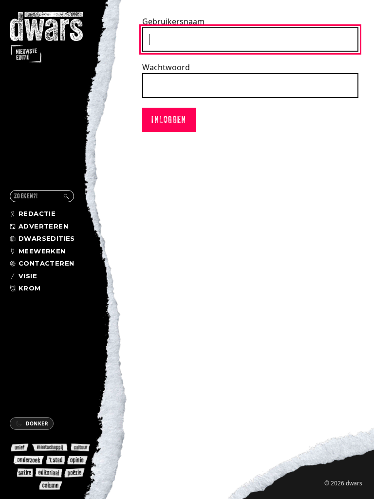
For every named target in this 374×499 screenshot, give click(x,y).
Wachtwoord (166, 67)
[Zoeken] (66, 196)
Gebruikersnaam (173, 21)
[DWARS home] (52, 38)
